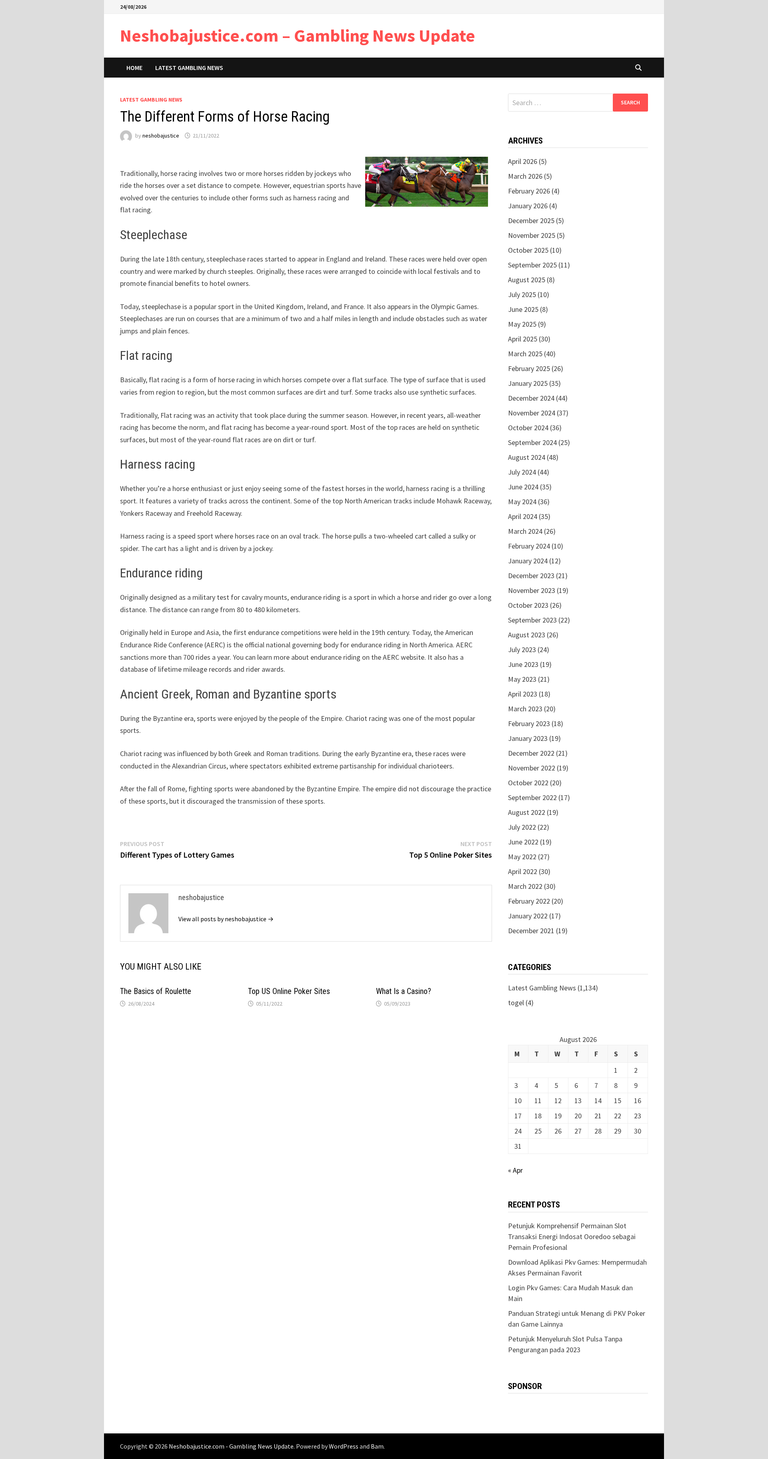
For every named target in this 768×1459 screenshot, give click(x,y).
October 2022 (528, 782)
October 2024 (528, 427)
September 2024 (532, 442)
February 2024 (529, 546)
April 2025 (522, 338)
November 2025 (531, 235)
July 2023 (522, 649)
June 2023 (523, 664)
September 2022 (532, 797)
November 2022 (531, 767)
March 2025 (525, 353)
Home (134, 68)
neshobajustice (160, 135)
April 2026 (522, 161)
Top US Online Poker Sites (289, 991)
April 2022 (522, 871)
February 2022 (529, 901)
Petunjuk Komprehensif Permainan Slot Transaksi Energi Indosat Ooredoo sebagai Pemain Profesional (572, 1236)
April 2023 (522, 694)
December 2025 (531, 220)
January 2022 (528, 915)
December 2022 (531, 753)
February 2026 (529, 191)
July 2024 (522, 472)
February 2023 (529, 723)
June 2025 (523, 309)
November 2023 (531, 590)
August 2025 (526, 279)
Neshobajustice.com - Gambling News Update (231, 1446)
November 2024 (531, 412)
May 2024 (522, 501)
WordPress (343, 1446)
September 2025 (532, 264)
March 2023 (525, 708)
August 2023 (526, 634)
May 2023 (522, 679)
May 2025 (522, 324)
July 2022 (522, 827)
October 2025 (528, 250)
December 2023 (531, 575)
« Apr (515, 1170)
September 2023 (532, 620)
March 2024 (525, 531)
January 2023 (528, 738)
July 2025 (522, 294)
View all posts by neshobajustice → (226, 919)
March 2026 (525, 176)
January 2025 (528, 383)
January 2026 (528, 205)
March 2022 (525, 886)
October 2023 (528, 605)
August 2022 (526, 812)
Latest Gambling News (189, 68)
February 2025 (529, 368)
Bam (377, 1446)
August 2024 (526, 457)
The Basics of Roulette (155, 991)
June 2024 (523, 486)
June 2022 (523, 841)
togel (516, 1002)
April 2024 (522, 516)
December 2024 (531, 398)
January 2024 (528, 560)
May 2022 (522, 856)
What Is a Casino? (403, 991)
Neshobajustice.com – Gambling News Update (297, 35)
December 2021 (531, 930)
